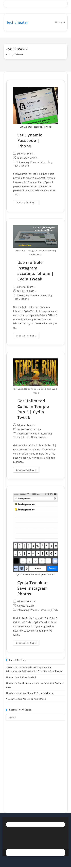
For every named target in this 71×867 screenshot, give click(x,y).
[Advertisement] (35, 762)
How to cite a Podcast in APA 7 (21, 677)
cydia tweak (17, 54)
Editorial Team (25, 153)
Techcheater (17, 22)
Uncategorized (39, 437)
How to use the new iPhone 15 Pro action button (30, 692)
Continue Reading (27, 203)
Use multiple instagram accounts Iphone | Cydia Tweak (35, 271)
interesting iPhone (27, 162)
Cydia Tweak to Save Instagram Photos (32, 588)
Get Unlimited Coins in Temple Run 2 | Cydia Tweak (33, 409)
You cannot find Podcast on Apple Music (26, 698)
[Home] (7, 54)
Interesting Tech (49, 609)
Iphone (25, 165)
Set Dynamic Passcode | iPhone (29, 140)
